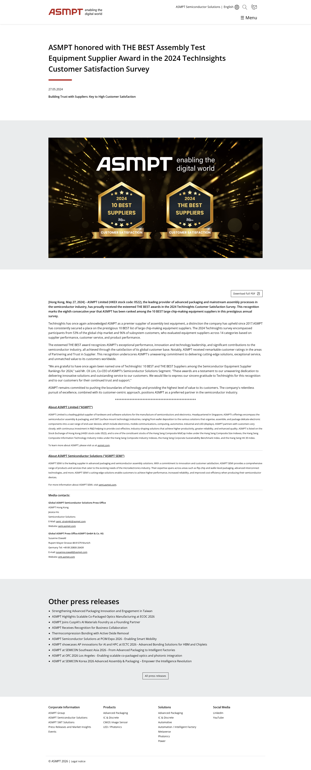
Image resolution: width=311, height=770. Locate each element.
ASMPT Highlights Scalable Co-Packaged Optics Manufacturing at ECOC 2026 (103, 617)
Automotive (165, 722)
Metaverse (164, 731)
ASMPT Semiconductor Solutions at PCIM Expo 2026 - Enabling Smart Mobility (104, 639)
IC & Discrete (111, 717)
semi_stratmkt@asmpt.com (71, 521)
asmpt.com (104, 445)
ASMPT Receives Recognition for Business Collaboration (89, 628)
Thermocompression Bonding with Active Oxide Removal (90, 633)
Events (52, 731)
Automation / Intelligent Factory (177, 727)
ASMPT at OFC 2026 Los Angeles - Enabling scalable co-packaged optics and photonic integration (117, 656)
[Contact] (253, 7)
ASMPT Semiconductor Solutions (67, 717)
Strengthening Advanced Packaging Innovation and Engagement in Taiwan (102, 611)
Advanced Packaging (115, 713)
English (228, 7)
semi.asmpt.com (107, 484)
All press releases (155, 676)
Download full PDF (244, 293)
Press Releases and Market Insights (69, 727)
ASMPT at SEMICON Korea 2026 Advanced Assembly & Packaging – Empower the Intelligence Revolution (122, 661)
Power (162, 741)
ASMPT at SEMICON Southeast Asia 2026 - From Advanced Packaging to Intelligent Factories (113, 650)
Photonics (164, 736)
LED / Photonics (112, 727)
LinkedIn (218, 713)
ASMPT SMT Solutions (61, 722)
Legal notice (78, 761)
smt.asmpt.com (66, 556)
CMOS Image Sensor (115, 722)
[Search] (244, 7)
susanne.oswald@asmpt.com (71, 552)
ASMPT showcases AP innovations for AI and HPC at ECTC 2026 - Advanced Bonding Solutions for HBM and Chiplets (129, 644)
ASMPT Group (56, 713)
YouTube (218, 717)
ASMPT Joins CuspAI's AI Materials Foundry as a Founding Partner (96, 622)
